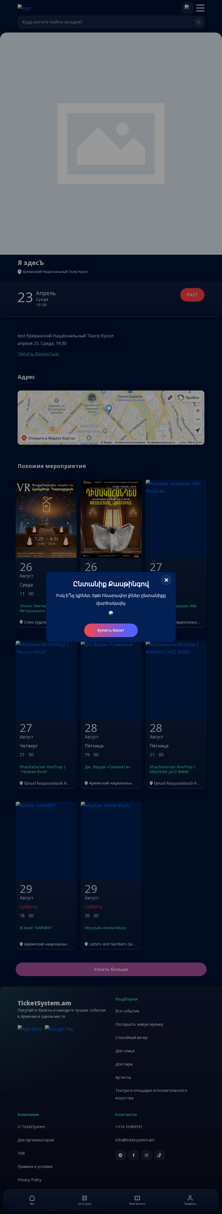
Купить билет (111, 630)
